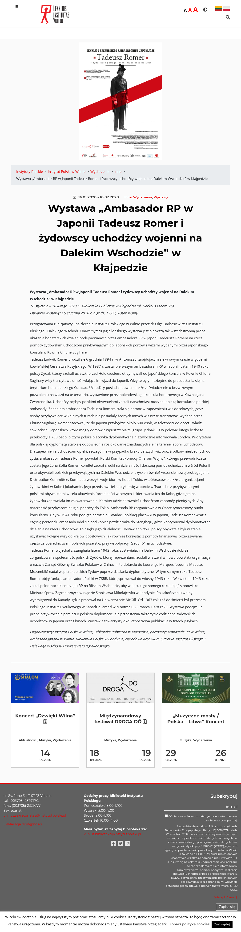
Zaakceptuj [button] (222, 924)
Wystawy (161, 197)
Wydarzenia (142, 197)
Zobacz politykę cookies (189, 924)
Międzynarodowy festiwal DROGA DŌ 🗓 (120, 718)
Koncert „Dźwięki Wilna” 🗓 (45, 718)
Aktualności (28, 740)
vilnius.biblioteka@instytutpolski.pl (112, 834)
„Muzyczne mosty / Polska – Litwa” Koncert (195, 718)
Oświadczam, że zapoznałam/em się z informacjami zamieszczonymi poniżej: (202, 818)
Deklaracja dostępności (23, 824)
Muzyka (45, 740)
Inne (128, 197)
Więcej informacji (225, 897)
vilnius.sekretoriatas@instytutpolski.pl (35, 815)
